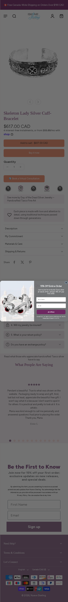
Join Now (51, 312)
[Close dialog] (66, 283)
